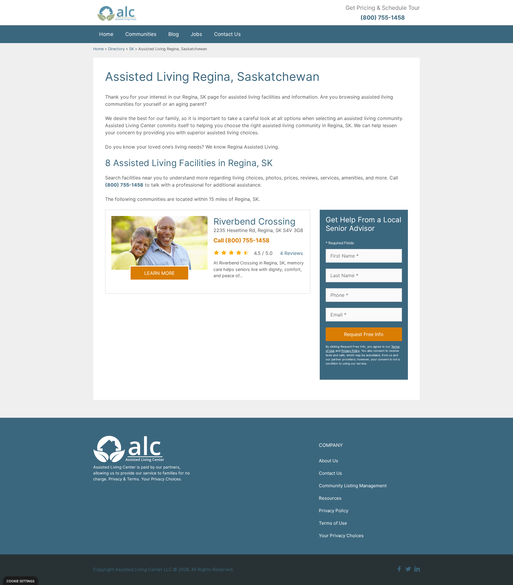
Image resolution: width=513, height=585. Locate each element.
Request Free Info (364, 334)
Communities (140, 34)
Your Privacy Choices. (161, 479)
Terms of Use (333, 523)
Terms (133, 479)
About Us (328, 460)
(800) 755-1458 (124, 185)
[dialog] (20, 580)
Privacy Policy (350, 350)
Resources (330, 498)
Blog (173, 34)
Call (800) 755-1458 (241, 240)
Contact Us (227, 34)
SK (131, 49)
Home (106, 34)
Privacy (115, 479)
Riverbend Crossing (254, 221)
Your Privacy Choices (341, 535)
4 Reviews (291, 253)
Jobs (196, 34)
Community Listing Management (353, 485)
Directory (116, 49)
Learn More (159, 273)
